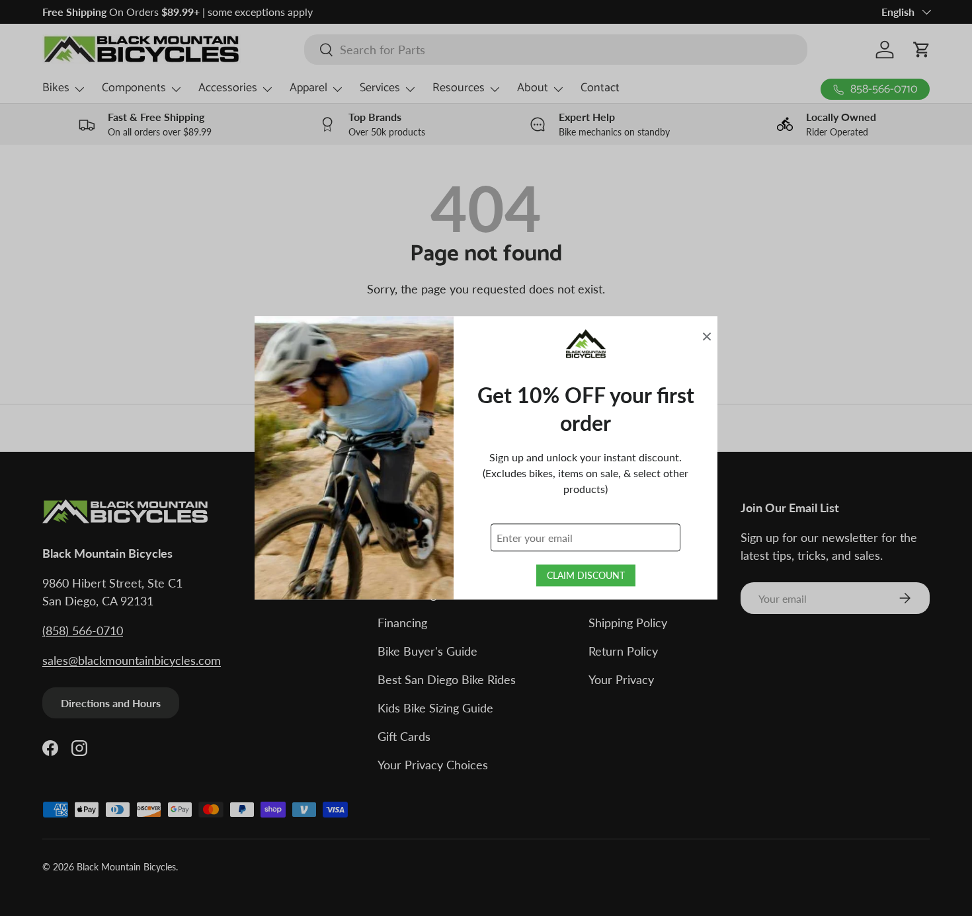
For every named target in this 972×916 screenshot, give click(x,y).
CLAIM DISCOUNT (586, 576)
